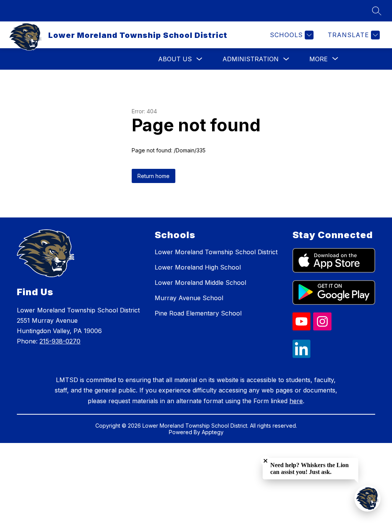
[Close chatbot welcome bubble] (265, 461)
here (296, 401)
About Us (175, 59)
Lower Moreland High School (198, 267)
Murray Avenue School (189, 298)
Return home (153, 176)
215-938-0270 (59, 341)
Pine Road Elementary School (198, 313)
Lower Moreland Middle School (200, 282)
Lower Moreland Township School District (216, 252)
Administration (250, 59)
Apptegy (213, 432)
